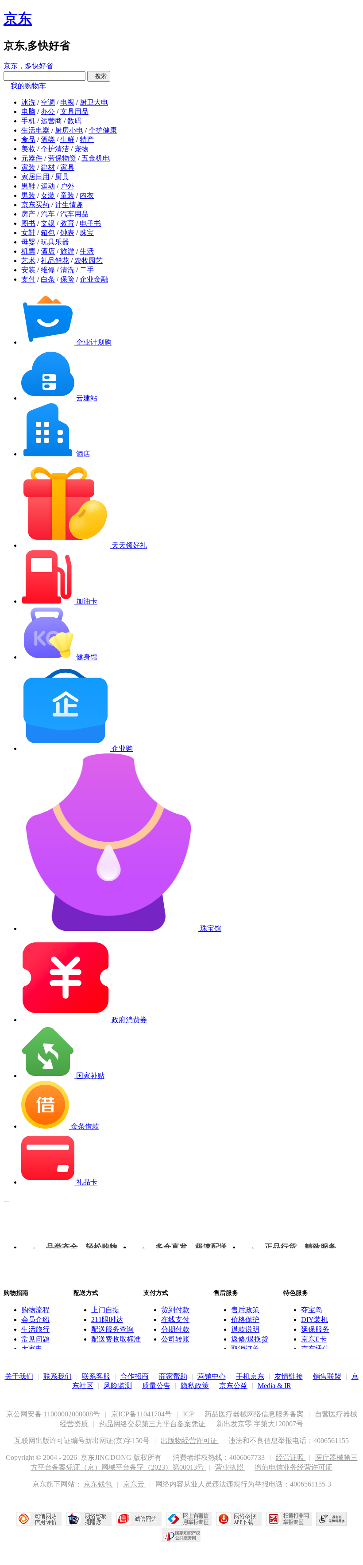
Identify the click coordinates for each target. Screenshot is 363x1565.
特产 (87, 139)
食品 (28, 139)
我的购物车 (28, 86)
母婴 (28, 242)
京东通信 (315, 1349)
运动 (48, 186)
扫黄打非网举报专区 (289, 1519)
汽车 (48, 214)
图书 (28, 223)
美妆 (28, 149)
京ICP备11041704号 (142, 1414)
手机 (28, 121)
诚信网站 (139, 1519)
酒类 (48, 139)
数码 (74, 121)
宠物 (81, 149)
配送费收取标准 (116, 1339)
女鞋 (28, 232)
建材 (48, 167)
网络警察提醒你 (89, 1519)
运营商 (51, 121)
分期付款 (175, 1329)
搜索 (99, 76)
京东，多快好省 (28, 66)
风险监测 (118, 1385)
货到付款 (175, 1310)
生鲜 (67, 139)
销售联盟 (327, 1376)
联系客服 (96, 1376)
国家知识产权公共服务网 (181, 1535)
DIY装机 (314, 1319)
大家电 (31, 1349)
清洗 (67, 270)
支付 (28, 279)
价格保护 (245, 1319)
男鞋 (28, 186)
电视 (67, 102)
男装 (28, 195)
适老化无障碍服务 (331, 1519)
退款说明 (245, 1329)
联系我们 (57, 1376)
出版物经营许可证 (190, 1440)
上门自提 (105, 1310)
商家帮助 (173, 1376)
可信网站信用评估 (39, 1519)
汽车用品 (74, 214)
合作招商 (134, 1376)
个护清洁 (55, 149)
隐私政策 (195, 1385)
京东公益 (233, 1385)
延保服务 (315, 1329)
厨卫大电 (94, 102)
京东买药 (35, 204)
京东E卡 (314, 1339)
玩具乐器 (55, 242)
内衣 (87, 195)
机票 (28, 251)
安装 (28, 270)
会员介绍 (35, 1319)
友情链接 (288, 1376)
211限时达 (107, 1319)
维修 (48, 270)
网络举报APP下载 (239, 1519)
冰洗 (28, 102)
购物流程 (35, 1310)
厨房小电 (69, 130)
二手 (87, 270)
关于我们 (19, 1376)
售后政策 (245, 1310)
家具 (67, 167)
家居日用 (35, 176)
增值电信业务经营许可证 (293, 1467)
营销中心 (211, 1376)
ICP (189, 1414)
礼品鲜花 (55, 260)
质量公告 (156, 1385)
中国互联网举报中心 (189, 1519)
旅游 (67, 251)
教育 (67, 223)
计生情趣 (69, 204)
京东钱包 (99, 1484)
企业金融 (94, 279)
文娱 (48, 223)
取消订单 (245, 1349)
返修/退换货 (249, 1339)
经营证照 (291, 1457)
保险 (67, 279)
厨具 (62, 176)
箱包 (48, 232)
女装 (48, 195)
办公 (48, 111)
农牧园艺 (88, 260)
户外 (67, 186)
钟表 (67, 232)
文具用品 (74, 111)
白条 (48, 279)
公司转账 (175, 1339)
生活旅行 (35, 1329)
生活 (87, 251)
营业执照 (230, 1467)
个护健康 (103, 130)
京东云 (134, 1484)
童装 (67, 195)
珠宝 (87, 232)
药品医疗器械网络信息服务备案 (255, 1414)
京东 (18, 19)
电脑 (28, 111)
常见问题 (35, 1339)
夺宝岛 (311, 1310)
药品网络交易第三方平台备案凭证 (153, 1424)
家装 (28, 167)
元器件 (31, 158)
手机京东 (250, 1376)
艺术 (28, 260)
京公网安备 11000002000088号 (54, 1414)
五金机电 (95, 158)
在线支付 (175, 1319)
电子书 (90, 223)
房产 (28, 214)
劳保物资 (62, 158)
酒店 (48, 251)
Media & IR (274, 1385)
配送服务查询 (112, 1329)
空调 (48, 102)
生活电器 (35, 130)
